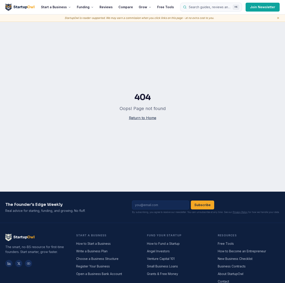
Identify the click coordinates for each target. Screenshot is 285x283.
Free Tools (165, 7)
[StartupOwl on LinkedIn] (8, 263)
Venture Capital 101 (161, 259)
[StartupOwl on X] (18, 263)
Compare (125, 7)
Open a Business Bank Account (99, 274)
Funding (83, 7)
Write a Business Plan (92, 251)
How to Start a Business (93, 243)
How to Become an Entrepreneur (242, 251)
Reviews (106, 7)
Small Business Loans (162, 266)
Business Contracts (232, 266)
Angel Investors (158, 251)
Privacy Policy (240, 212)
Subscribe (202, 205)
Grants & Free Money (162, 274)
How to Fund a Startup (163, 243)
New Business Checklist (235, 259)
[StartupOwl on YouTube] (28, 263)
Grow (143, 7)
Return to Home (142, 118)
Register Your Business (93, 266)
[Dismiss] (278, 18)
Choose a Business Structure (97, 259)
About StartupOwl (230, 274)
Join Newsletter (262, 7)
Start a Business (54, 7)
